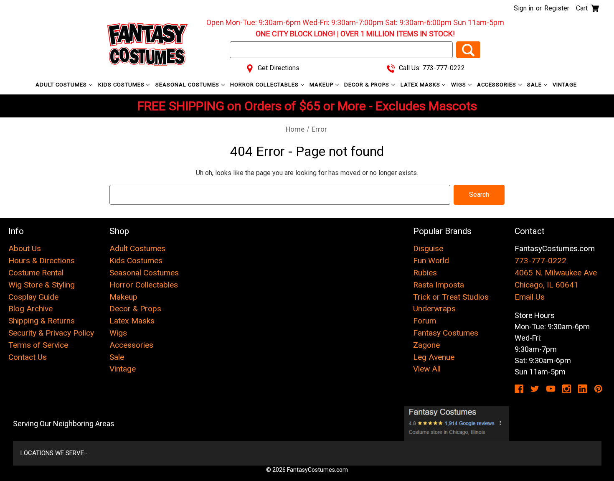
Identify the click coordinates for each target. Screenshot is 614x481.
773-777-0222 (540, 260)
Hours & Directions (41, 260)
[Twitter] (534, 388)
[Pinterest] (598, 388)
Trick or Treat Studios (451, 297)
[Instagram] (566, 388)
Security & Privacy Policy (51, 333)
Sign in (523, 8)
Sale (535, 84)
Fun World (431, 260)
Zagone (426, 345)
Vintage (565, 84)
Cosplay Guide (33, 297)
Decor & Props (367, 84)
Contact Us (27, 357)
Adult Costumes (62, 84)
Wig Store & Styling (41, 285)
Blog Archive (30, 308)
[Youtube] (550, 388)
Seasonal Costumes (188, 84)
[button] (456, 423)
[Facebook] (519, 388)
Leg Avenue (433, 357)
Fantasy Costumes (445, 333)
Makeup (322, 84)
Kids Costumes (122, 84)
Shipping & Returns (41, 321)
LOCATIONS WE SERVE (52, 453)
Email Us (530, 297)
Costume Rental (35, 272)
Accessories (497, 84)
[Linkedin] (582, 388)
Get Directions (277, 68)
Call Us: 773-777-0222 (431, 68)
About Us (24, 248)
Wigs (459, 84)
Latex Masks (421, 84)
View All (427, 369)
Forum (424, 321)
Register (556, 8)
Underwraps (434, 308)
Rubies (425, 272)
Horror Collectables (265, 84)
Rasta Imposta (438, 285)
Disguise (428, 248)
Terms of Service (38, 345)
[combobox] (341, 49)
